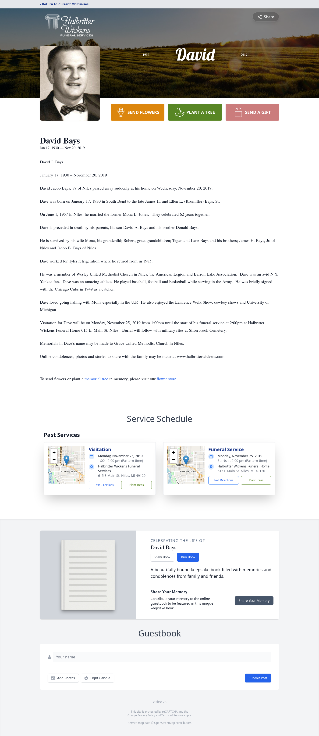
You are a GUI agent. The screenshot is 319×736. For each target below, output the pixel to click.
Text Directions (104, 485)
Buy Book (188, 557)
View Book (162, 557)
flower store (166, 378)
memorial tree (96, 378)
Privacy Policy (146, 715)
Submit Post (258, 678)
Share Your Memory (254, 600)
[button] (66, 460)
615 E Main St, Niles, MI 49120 (121, 475)
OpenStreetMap (164, 723)
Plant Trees (136, 485)
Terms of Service (172, 715)
